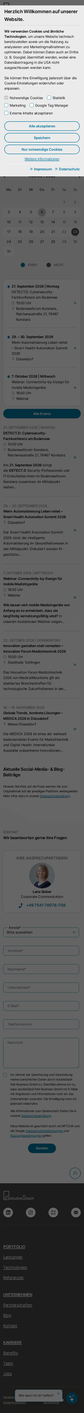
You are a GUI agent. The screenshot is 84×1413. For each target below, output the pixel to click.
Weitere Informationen (42, 159)
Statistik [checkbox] (59, 98)
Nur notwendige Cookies (42, 149)
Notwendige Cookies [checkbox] (26, 98)
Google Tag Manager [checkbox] (51, 105)
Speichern (42, 138)
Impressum (43, 169)
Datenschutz (69, 169)
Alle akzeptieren (42, 126)
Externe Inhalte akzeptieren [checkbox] (31, 113)
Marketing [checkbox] (17, 105)
